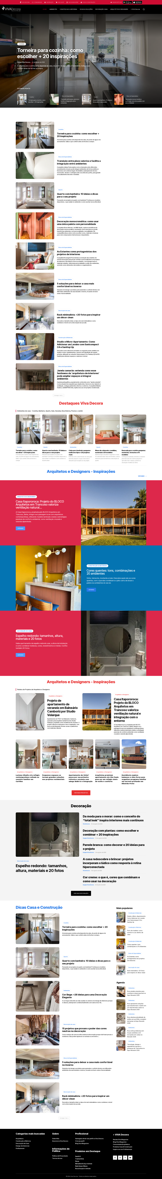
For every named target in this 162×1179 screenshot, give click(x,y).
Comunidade (38, 2)
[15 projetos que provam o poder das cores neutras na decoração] (37, 1030)
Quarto (96, 97)
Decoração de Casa (22, 1143)
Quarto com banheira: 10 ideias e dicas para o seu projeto (77, 195)
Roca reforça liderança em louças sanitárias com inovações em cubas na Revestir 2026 (135, 1034)
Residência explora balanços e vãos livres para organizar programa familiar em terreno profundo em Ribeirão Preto (134, 779)
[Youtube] (130, 1158)
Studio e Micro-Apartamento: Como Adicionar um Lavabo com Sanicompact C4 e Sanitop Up (78, 344)
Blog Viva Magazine (82, 1143)
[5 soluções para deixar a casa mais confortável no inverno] (35, 286)
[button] (144, 9)
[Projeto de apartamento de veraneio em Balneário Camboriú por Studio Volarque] (30, 711)
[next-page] (94, 59)
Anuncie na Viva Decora (60, 1141)
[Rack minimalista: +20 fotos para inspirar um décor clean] (35, 316)
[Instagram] (120, 1158)
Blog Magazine (73, 2)
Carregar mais (58, 395)
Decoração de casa (64, 310)
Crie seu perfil (79, 1141)
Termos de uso (57, 1158)
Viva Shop (61, 2)
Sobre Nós (55, 1138)
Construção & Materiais (65, 337)
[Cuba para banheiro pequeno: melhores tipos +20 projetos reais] (81, 429)
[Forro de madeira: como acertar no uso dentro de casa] (120, 930)
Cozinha (21, 44)
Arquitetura (19, 1138)
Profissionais (20, 1148)
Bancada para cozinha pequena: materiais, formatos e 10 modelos (134, 453)
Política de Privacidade (60, 1156)
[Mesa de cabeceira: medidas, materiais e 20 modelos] (107, 429)
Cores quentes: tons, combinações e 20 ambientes (111, 572)
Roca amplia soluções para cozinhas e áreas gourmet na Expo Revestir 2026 (136, 993)
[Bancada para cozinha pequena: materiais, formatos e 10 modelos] (134, 429)
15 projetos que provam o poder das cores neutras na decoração (84, 1030)
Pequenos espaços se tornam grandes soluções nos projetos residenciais (53, 777)
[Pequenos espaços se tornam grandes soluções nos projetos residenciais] (54, 754)
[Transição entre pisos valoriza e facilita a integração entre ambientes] (54, 99)
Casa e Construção (89, 2)
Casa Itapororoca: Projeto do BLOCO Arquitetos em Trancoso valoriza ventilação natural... (40, 504)
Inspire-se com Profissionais (122, 1149)
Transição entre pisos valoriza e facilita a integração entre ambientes (70, 101)
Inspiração (49, 2)
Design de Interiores (22, 1146)
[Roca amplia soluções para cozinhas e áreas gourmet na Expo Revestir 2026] (120, 991)
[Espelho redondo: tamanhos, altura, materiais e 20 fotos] (113, 643)
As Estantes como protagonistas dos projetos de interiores (76, 253)
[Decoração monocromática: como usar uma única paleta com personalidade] (118, 99)
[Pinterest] (125, 1158)
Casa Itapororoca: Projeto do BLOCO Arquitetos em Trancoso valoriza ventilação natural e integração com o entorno (127, 710)
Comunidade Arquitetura (121, 1144)
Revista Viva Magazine (120, 1139)
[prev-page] (88, 59)
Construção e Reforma (134, 927)
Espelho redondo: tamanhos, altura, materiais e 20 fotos (39, 637)
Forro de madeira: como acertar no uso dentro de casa (135, 932)
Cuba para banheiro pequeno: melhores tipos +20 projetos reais (80, 453)
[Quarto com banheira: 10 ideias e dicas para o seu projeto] (86, 99)
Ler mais (91, 589)
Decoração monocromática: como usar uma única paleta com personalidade (135, 101)
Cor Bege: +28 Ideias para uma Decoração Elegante (84, 996)
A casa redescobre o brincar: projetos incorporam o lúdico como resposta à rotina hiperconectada (112, 863)
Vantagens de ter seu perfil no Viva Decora (89, 1138)
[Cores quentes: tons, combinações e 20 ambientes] (48, 578)
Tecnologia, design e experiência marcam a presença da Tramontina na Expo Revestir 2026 (136, 1047)
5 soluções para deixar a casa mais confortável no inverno (75, 285)
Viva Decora (26, 2)
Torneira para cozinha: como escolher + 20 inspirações (50, 53)
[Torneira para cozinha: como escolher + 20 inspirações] (21, 99)
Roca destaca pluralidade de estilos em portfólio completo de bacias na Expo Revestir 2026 (136, 1020)
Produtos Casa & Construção (122, 1147)
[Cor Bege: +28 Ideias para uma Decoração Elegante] (37, 996)
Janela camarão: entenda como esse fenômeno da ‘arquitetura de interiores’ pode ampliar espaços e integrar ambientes (78, 374)
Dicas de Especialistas (67, 96)
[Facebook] (115, 1158)
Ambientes (73, 447)
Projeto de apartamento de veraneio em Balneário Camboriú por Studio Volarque (62, 708)
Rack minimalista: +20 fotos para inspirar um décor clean (78, 316)
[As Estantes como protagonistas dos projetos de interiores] (35, 256)
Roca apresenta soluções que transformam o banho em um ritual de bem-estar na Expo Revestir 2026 (136, 1006)
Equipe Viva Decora (23, 62)
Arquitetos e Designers (26, 496)
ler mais (20, 528)
